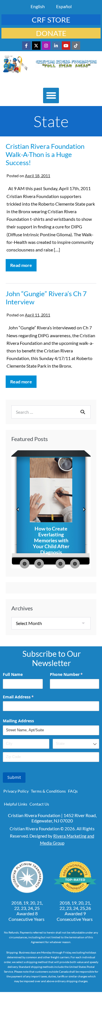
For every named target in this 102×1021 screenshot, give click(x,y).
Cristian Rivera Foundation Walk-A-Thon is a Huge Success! (45, 154)
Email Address (26, 697)
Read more (23, 263)
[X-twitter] (36, 45)
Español (64, 6)
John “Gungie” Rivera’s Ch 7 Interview (46, 297)
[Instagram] (46, 45)
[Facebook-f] (26, 45)
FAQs (73, 791)
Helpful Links (15, 804)
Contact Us (39, 804)
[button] (51, 96)
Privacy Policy (16, 791)
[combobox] (76, 744)
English (38, 6)
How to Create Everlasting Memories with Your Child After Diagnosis (51, 541)
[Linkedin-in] (56, 45)
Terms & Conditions (48, 791)
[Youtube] (66, 45)
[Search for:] (51, 412)
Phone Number (74, 674)
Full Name (13, 674)
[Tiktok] (76, 45)
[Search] (83, 412)
